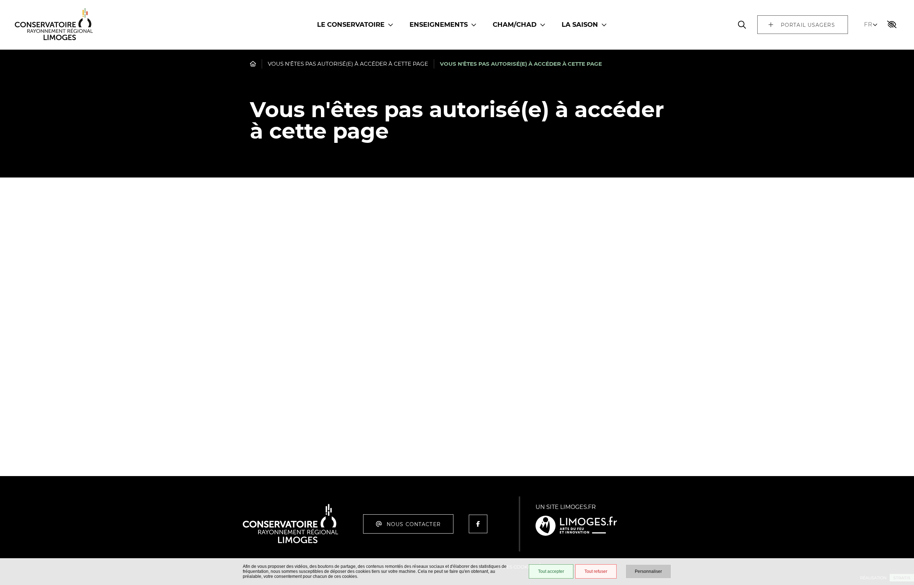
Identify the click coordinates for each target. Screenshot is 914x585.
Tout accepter (551, 571)
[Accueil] (53, 27)
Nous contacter (414, 524)
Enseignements (439, 25)
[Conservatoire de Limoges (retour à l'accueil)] (290, 542)
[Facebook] (478, 524)
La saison (580, 25)
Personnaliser (648, 571)
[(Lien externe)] (576, 526)
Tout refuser (595, 571)
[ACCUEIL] (253, 64)
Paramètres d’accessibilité (891, 24)
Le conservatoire (351, 25)
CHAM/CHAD (515, 25)
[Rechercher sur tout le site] (742, 24)
